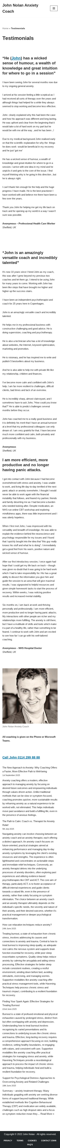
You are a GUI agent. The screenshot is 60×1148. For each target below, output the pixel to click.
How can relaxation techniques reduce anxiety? (27, 924)
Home (5, 28)
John (16, 58)
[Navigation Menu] (54, 8)
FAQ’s (30, 1145)
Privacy (8, 1141)
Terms (20, 1141)
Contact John (48, 1141)
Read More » (47, 1113)
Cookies (32, 1141)
